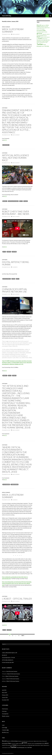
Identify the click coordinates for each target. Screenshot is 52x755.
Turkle (46, 42)
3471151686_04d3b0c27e (7, 660)
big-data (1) (4, 655)
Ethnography (39, 30)
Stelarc (40, 41)
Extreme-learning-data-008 (8, 662)
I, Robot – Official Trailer (17, 598)
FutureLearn (39, 31)
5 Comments (14, 267)
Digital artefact (6, 278)
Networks (42, 37)
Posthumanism (6, 484)
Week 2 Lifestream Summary (12, 496)
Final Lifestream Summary (12, 671)
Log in (3, 725)
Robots (9, 251)
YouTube (14, 251)
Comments (5, 730)
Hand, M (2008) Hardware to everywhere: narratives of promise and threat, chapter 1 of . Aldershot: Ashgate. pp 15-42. (17, 362)
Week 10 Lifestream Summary (13, 673)
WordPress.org (5, 732)
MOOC (38, 37)
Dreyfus (40, 741)
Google (42, 31)
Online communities (8, 745)
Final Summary (5, 708)
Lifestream (4, 107)
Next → (23, 635)
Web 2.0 (43, 46)
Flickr (13, 278)
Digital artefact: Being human (15, 263)
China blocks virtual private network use (14, 290)
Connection (46, 26)
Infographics (44, 34)
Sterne (38, 42)
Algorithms (43, 25)
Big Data (42, 26)
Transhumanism (14, 484)
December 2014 (5, 699)
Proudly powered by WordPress (8, 753)
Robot (31, 745)
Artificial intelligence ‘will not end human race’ (15, 158)
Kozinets (48, 34)
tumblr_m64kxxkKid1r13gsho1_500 (9, 652)
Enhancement (44, 741)
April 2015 (4, 690)
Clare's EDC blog (6, 15)
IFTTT (5, 140)
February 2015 (5, 695)
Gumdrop (45, 31)
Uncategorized (5, 713)
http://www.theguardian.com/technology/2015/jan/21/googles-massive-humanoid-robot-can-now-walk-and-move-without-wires (17, 583)
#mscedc (5, 201)
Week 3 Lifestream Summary (12, 30)
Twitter (40, 44)
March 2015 (4, 692)
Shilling (38, 41)
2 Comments (14, 499)
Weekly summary (6, 26)
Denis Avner (42, 27)
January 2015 (5, 697)
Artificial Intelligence (13, 201)
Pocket (25, 201)
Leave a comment (16, 34)
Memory (45, 35)
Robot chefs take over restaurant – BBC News (15, 212)
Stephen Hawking (45, 41)
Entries (4, 727)
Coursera (38, 27)
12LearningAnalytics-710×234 (8, 657)
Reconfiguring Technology (26, 745)
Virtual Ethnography (20, 747)
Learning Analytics (40, 35)
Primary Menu (50, 15)
